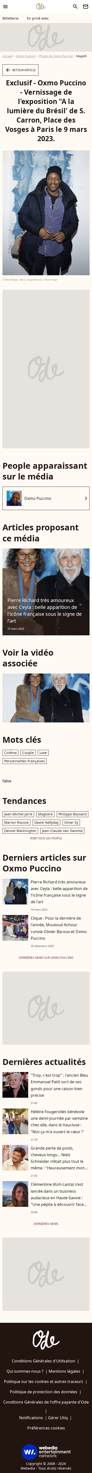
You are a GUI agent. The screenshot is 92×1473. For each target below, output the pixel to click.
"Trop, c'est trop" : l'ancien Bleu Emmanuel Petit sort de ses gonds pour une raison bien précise (59, 1085)
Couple (28, 752)
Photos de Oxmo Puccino (56, 56)
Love (43, 752)
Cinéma (10, 752)
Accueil (7, 56)
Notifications (31, 1417)
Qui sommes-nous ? (25, 1371)
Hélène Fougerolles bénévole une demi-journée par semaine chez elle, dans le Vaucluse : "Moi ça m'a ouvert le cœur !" (59, 1121)
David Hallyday (46, 822)
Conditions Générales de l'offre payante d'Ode (46, 1402)
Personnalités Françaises (24, 761)
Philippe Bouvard (72, 814)
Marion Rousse (16, 822)
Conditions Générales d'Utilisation (43, 1361)
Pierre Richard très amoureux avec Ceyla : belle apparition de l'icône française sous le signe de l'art (44, 610)
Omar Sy (71, 822)
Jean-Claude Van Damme (62, 830)
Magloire (45, 814)
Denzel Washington (20, 830)
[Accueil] (41, 6)
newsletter (86, 7)
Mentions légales (64, 1371)
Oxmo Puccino (25, 56)
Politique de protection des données (43, 1391)
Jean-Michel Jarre (18, 814)
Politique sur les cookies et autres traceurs (43, 1381)
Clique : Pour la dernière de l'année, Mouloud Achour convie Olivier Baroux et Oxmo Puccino (59, 928)
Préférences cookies (46, 1428)
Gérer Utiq (58, 1417)
